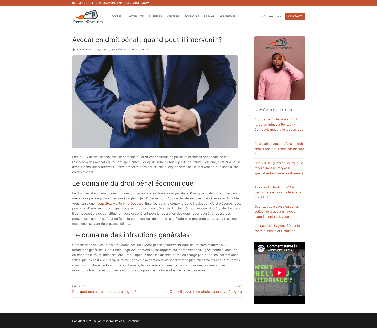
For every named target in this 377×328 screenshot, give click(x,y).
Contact (295, 16)
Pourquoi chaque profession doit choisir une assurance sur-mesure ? (279, 149)
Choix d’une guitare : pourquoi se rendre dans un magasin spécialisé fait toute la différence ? (279, 170)
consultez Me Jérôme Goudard (120, 203)
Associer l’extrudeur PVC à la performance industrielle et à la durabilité (277, 192)
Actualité (141, 49)
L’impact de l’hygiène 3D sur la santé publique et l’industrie (277, 228)
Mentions (133, 320)
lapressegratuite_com (90, 49)
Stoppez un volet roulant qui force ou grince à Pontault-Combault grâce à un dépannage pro (278, 127)
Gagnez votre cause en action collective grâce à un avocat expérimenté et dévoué (276, 211)
